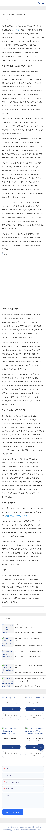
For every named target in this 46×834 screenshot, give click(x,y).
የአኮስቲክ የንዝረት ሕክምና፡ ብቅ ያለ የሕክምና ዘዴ (29, 666)
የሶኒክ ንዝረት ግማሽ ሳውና (16, 515)
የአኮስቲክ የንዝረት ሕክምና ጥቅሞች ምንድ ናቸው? (28, 639)
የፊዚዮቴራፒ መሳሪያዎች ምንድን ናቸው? (28, 652)
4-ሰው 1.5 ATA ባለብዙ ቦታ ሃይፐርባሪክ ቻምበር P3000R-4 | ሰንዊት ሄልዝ (35, 739)
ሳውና (17, 29)
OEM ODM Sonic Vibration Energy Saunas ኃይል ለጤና (11, 739)
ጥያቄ (11, 709)
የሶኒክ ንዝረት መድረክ (11, 703)
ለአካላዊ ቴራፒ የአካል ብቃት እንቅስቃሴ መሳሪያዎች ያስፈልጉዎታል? (27, 626)
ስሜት (40, 829)
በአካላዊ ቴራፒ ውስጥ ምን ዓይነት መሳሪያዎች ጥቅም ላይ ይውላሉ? (29, 679)
